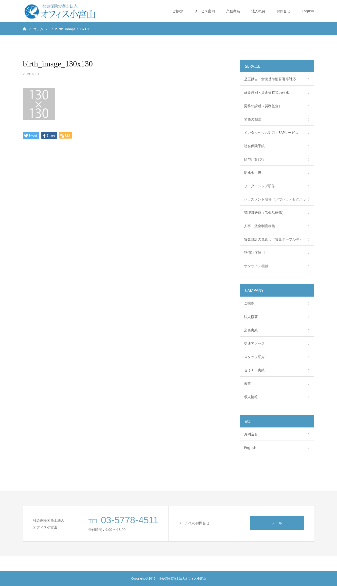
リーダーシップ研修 (259, 185)
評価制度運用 (254, 252)
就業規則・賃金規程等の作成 (266, 92)
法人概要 (258, 11)
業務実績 (233, 11)
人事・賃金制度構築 (259, 225)
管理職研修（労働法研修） (264, 212)
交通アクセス (254, 343)
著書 (247, 383)
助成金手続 (252, 172)
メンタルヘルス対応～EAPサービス (271, 132)
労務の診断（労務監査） (263, 105)
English (308, 11)
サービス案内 (204, 11)
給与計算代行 (254, 159)
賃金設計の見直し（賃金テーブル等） (273, 239)
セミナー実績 (254, 370)
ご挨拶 (177, 11)
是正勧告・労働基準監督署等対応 (270, 79)
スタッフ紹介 (254, 356)
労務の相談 (252, 119)
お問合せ (283, 11)
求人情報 (251, 396)
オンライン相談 (256, 265)
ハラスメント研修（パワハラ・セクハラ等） (275, 201)
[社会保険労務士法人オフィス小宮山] (60, 11)
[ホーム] (24, 28)
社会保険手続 (254, 145)
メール (277, 523)
